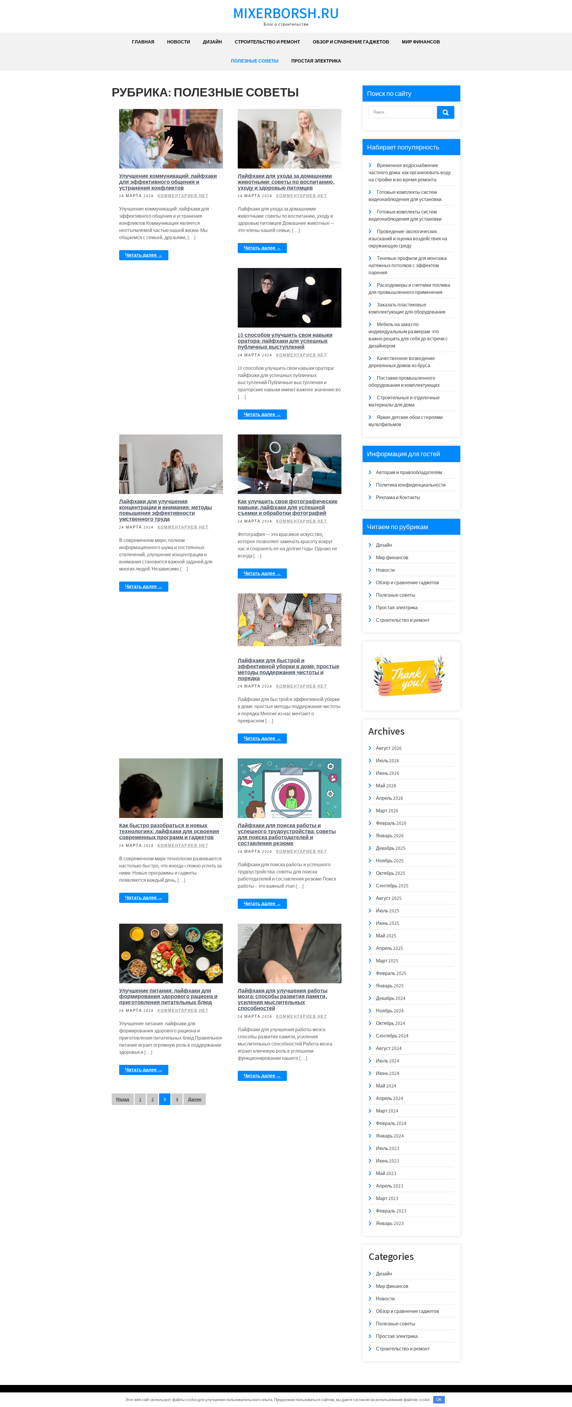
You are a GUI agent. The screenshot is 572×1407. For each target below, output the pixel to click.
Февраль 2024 (391, 1123)
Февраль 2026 (391, 823)
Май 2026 (386, 786)
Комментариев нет (183, 195)
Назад (122, 1099)
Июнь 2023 (387, 1161)
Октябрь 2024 (390, 1023)
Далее (194, 1099)
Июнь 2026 (387, 773)
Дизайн (212, 42)
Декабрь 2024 (390, 998)
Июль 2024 (387, 1061)
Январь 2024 (390, 1136)
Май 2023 (386, 1173)
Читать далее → (143, 255)
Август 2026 (389, 748)
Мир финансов (421, 42)
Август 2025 (389, 898)
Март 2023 (387, 1198)
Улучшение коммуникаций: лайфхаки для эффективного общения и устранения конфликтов (168, 181)
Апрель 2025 (389, 948)
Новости (178, 42)
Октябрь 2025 (390, 873)
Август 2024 (389, 1048)
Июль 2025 (387, 911)
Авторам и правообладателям (409, 472)
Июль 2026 (387, 761)
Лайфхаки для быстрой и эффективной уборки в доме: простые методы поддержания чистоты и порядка (288, 669)
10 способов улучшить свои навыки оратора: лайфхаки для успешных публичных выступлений (285, 340)
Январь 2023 (390, 1223)
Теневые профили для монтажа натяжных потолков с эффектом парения (408, 265)
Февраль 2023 (391, 1211)
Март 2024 (387, 1111)
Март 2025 (387, 961)
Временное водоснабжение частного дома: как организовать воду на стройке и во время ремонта (410, 172)
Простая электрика (316, 61)
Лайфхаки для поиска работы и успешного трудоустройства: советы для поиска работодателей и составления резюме (287, 834)
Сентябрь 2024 (392, 1036)
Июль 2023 (387, 1148)
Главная (143, 42)
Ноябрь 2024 (390, 1011)
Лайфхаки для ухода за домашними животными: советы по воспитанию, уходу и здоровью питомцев (286, 181)
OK (439, 1399)
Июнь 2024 (387, 1073)
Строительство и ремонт (267, 42)
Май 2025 (386, 936)
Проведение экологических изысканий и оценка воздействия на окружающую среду (408, 238)
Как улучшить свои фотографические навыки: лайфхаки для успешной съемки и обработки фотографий (288, 507)
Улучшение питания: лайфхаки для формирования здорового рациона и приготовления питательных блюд (168, 996)
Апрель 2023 (389, 1186)
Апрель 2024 (389, 1098)
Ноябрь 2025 (390, 861)
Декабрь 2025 (390, 848)
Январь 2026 (390, 836)
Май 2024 (386, 1086)
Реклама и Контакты (398, 497)
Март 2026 (387, 811)
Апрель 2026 (389, 798)
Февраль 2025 (391, 973)
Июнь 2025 (387, 923)
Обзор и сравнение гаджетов (351, 42)
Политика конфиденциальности (411, 485)
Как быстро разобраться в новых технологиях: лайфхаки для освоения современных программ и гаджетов (169, 831)
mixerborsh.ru (286, 12)
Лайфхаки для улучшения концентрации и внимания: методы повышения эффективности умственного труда (165, 510)
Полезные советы (255, 61)
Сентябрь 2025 (392, 886)
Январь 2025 (390, 986)
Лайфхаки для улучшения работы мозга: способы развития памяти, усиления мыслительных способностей (282, 999)
